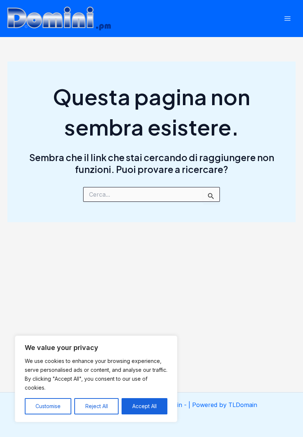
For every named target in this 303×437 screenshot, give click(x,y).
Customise (48, 406)
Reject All (96, 406)
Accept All (144, 406)
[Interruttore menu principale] (287, 18)
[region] (96, 379)
